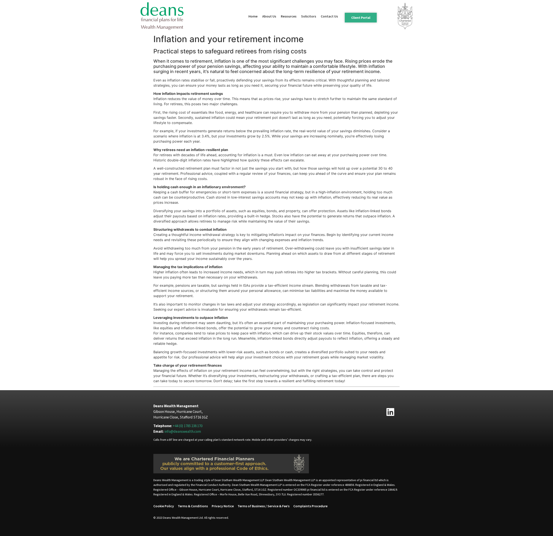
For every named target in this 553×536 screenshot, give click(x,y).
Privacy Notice (223, 506)
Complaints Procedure (310, 506)
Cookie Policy (163, 506)
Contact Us (329, 16)
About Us (269, 16)
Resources (288, 16)
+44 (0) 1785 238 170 (187, 425)
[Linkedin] (390, 412)
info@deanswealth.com (182, 431)
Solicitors (308, 16)
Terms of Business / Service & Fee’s (263, 506)
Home (252, 16)
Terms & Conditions (193, 506)
